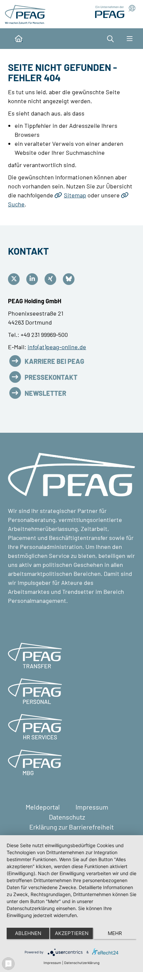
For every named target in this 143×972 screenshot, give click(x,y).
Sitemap (75, 195)
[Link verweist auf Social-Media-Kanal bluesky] (70, 279)
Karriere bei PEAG (54, 361)
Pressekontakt (51, 377)
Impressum (92, 807)
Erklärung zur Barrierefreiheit (71, 827)
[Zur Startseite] (26, 13)
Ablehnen (28, 933)
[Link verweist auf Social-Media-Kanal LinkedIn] (33, 279)
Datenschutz (67, 817)
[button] (113, 38)
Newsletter (45, 393)
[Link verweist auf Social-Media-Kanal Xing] (52, 279)
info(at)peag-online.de (57, 347)
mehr (115, 933)
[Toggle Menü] (129, 38)
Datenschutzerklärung (81, 963)
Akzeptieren (71, 933)
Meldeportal (43, 807)
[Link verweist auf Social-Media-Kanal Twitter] (15, 279)
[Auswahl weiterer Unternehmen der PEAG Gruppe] (113, 11)
